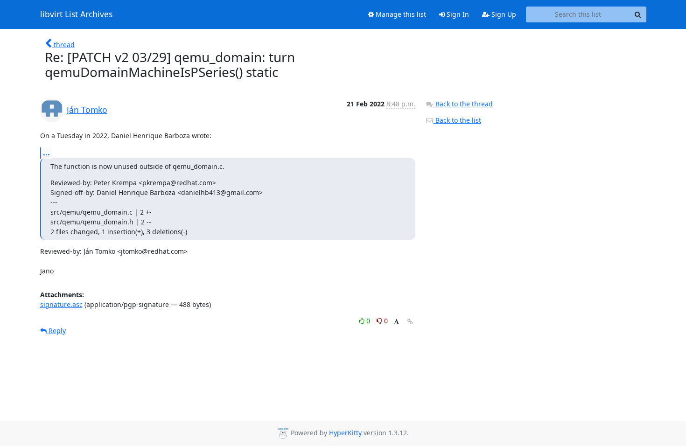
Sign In (457, 14)
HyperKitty (345, 432)
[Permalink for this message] (410, 321)
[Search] (638, 14)
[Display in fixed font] (396, 322)
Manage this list (400, 14)
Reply (56, 330)
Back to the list (457, 120)
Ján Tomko (87, 109)
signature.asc (61, 304)
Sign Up (503, 14)
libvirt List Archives (76, 14)
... (46, 152)
